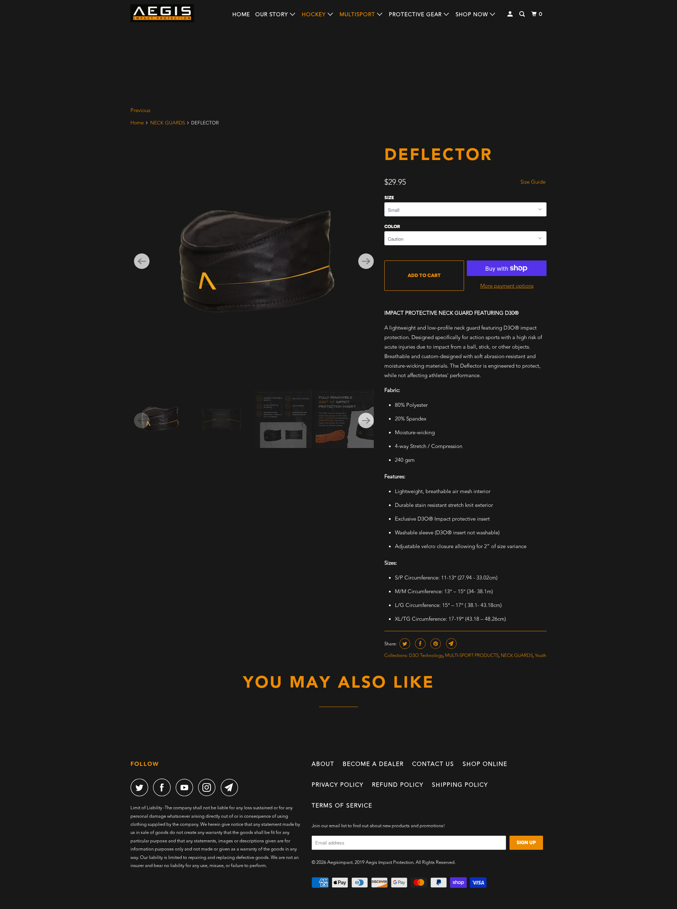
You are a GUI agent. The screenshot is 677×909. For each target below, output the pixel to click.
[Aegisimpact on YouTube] (186, 787)
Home (241, 15)
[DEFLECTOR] (254, 261)
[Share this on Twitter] (404, 643)
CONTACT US (433, 764)
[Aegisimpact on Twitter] (141, 787)
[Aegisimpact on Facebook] (163, 787)
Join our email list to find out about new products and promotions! (378, 825)
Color (392, 226)
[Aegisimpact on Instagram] (208, 787)
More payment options (506, 286)
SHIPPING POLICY (460, 785)
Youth (540, 655)
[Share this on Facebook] (419, 643)
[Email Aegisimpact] (231, 787)
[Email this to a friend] (450, 643)
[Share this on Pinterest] (435, 643)
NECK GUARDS (167, 123)
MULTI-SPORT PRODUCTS (472, 655)
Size (389, 197)
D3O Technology (426, 655)
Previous (140, 110)
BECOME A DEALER (373, 764)
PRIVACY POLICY (338, 785)
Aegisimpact (340, 862)
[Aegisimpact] (162, 13)
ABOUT (323, 764)
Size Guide (532, 182)
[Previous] (142, 261)
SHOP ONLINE (485, 764)
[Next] (366, 261)
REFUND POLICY (397, 785)
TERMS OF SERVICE (342, 805)
